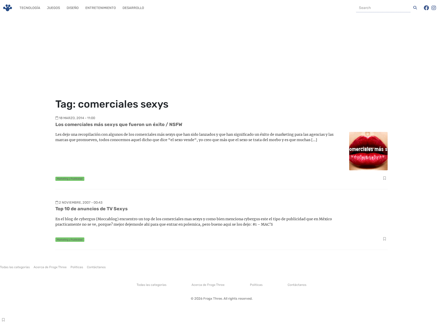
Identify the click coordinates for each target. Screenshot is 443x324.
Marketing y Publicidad (70, 178)
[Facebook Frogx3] (426, 8)
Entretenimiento (100, 8)
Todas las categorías (15, 267)
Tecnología (29, 8)
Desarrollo (133, 8)
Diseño (73, 8)
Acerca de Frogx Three (50, 267)
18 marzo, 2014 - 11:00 (77, 118)
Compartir (384, 178)
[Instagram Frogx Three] (433, 8)
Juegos (53, 8)
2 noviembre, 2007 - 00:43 (81, 202)
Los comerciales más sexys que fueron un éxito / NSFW (118, 124)
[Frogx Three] (7, 8)
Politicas (77, 267)
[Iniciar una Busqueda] (415, 8)
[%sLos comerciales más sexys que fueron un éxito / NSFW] (368, 150)
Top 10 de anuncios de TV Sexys (91, 209)
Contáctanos (96, 267)
